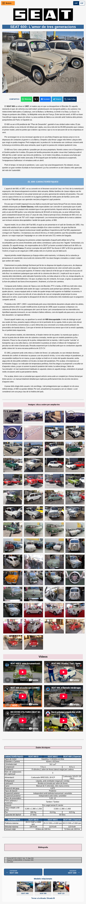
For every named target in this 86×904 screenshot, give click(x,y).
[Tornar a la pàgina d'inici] (43, 14)
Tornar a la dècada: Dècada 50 (43, 898)
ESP (81, 3)
